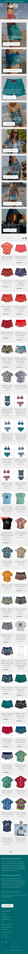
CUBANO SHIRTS (10, 150)
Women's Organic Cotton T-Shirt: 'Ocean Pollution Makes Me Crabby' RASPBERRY (21, 663)
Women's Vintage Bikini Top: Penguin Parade (21, 461)
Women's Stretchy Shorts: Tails (7, 281)
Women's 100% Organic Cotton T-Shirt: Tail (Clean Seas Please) (7, 509)
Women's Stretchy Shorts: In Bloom (7, 688)
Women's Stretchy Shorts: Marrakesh (7, 308)
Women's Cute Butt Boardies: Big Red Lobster (21, 334)
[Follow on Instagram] (6, 942)
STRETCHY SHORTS (11, 44)
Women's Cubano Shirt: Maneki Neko (21, 386)
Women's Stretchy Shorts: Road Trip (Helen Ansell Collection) (21, 360)
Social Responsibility (7, 916)
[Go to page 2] (17, 850)
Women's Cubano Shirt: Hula (20, 791)
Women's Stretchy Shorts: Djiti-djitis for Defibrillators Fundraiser (7, 663)
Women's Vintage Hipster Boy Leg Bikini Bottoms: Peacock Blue (21, 437)
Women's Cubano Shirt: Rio (20, 562)
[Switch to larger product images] (23, 238)
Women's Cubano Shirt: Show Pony (7, 257)
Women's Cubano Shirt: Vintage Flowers (7, 563)
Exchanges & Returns (7, 924)
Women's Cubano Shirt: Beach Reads (7, 813)
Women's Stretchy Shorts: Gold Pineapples (21, 715)
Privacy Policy (5, 929)
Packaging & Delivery (7, 927)
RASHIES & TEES (10, 177)
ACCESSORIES (9, 230)
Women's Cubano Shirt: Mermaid (7, 791)
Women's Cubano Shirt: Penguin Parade (7, 387)
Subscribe (7, 905)
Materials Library (6, 919)
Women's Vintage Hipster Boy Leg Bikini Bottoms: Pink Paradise (21, 411)
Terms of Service (6, 937)
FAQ (3, 922)
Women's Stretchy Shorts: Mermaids (7, 714)
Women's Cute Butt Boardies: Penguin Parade (7, 766)
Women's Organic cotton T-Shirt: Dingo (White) (21, 839)
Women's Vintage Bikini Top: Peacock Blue (7, 461)
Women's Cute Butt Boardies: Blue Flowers (21, 741)
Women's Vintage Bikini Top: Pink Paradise (7, 485)
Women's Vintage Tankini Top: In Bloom (21, 485)
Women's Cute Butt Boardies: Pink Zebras (7, 741)
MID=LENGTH (9, 97)
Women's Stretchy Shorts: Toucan (21, 585)
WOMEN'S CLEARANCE (12, 203)
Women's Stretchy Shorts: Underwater (21, 282)
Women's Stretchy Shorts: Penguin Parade (7, 636)
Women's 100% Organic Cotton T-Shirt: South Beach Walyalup (7, 535)
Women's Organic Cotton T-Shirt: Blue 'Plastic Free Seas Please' (7, 840)
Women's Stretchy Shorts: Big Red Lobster (21, 308)
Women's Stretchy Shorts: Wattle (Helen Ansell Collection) (7, 360)
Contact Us (4, 934)
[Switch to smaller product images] (25, 238)
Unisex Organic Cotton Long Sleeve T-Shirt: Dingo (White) (21, 637)
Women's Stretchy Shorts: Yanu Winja (21, 610)
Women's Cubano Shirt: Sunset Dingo (20, 766)
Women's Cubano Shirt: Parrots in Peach (20, 534)
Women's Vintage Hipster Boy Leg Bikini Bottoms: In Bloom (7, 411)
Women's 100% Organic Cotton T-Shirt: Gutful (21, 508)
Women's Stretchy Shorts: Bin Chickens (21, 689)
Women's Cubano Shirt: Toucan (20, 813)
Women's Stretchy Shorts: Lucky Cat (7, 333)
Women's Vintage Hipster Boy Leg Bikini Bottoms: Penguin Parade (7, 437)
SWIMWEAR (9, 123)
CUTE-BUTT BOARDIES (12, 70)
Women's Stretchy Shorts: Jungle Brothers (7, 610)
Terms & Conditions (6, 932)
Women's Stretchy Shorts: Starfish (21, 257)
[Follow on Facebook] (2, 942)
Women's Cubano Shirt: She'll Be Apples (7, 586)
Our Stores (4, 914)
